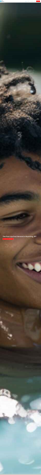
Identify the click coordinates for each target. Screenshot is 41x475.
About (35, 1)
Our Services (31, 1)
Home (26, 1)
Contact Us (38, 1)
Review (28, 1)
